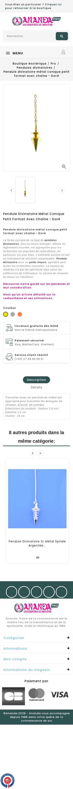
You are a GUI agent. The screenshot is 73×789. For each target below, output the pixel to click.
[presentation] (11, 190)
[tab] (36, 379)
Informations (15, 648)
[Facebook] (11, 592)
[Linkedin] (61, 592)
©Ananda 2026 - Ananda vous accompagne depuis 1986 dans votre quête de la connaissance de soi (36, 717)
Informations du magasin (26, 669)
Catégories (13, 638)
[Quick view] (38, 557)
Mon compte (15, 659)
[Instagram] (24, 592)
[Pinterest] (49, 592)
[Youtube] (36, 592)
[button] (36, 638)
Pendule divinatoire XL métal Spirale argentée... (37, 543)
